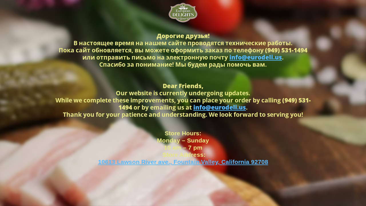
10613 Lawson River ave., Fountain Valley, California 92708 (183, 162)
